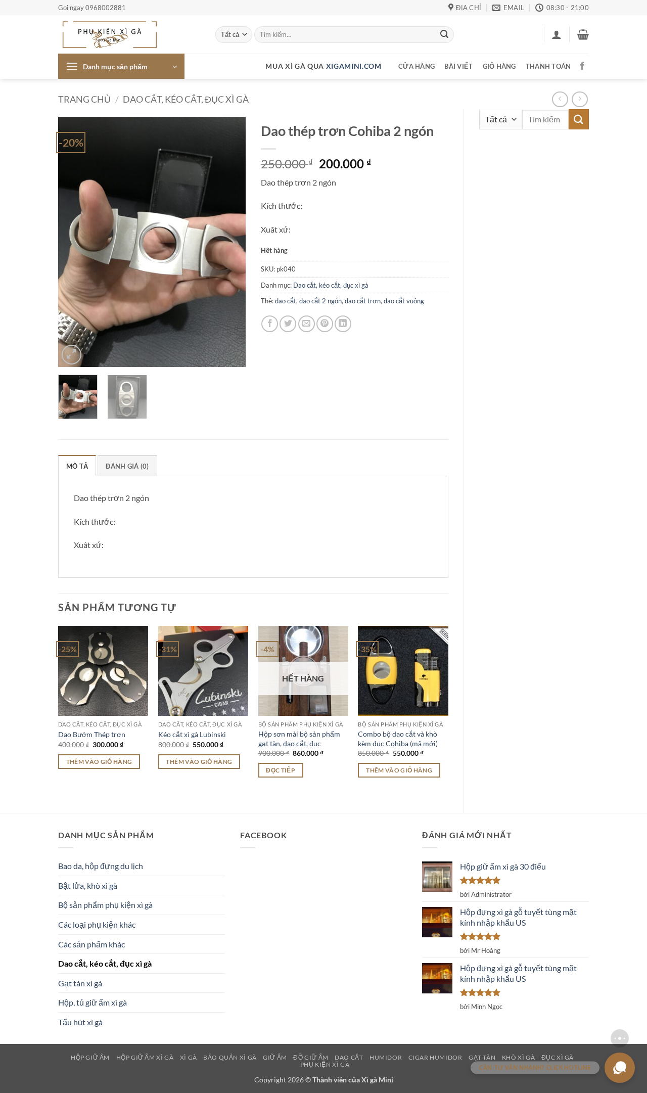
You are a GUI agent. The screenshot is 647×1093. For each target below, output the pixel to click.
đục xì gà (557, 1057)
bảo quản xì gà (230, 1057)
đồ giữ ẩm (311, 1057)
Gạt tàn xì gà (80, 983)
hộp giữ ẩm (90, 1057)
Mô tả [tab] (77, 466)
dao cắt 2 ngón (320, 301)
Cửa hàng (416, 66)
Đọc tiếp (280, 770)
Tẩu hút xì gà (80, 1022)
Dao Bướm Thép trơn (91, 734)
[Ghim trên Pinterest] (324, 323)
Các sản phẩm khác (91, 944)
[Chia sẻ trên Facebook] (269, 323)
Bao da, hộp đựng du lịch (100, 866)
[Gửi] (444, 34)
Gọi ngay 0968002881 (92, 8)
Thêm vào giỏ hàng (99, 761)
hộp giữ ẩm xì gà (145, 1057)
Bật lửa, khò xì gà (87, 885)
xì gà (188, 1057)
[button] (556, 34)
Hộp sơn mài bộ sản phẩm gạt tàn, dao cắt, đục (299, 739)
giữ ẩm (275, 1057)
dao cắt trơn (363, 301)
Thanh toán (548, 66)
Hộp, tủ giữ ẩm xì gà (92, 1002)
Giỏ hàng (499, 66)
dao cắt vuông (404, 301)
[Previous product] (579, 99)
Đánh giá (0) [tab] (127, 466)
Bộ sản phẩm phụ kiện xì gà (105, 904)
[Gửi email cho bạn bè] (306, 323)
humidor (385, 1057)
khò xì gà (518, 1057)
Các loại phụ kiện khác (96, 924)
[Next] (229, 242)
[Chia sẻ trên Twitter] (288, 323)
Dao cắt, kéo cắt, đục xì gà (186, 99)
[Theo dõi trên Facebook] (582, 66)
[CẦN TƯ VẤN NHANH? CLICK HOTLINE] (620, 1068)
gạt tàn (482, 1057)
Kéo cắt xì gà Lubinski (192, 734)
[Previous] (75, 242)
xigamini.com (354, 66)
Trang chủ (84, 99)
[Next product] (560, 99)
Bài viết (458, 66)
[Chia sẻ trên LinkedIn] (343, 323)
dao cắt (285, 301)
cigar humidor (435, 1057)
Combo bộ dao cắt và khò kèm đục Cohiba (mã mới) (398, 739)
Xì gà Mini (377, 1079)
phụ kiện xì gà (325, 1064)
